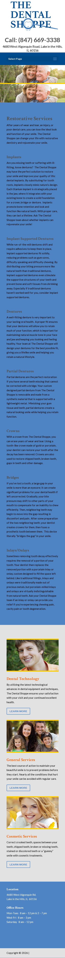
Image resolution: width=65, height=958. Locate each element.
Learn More (18, 711)
